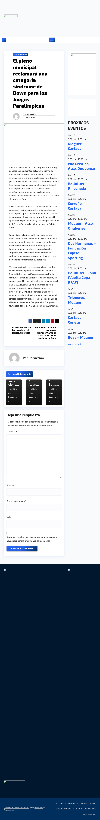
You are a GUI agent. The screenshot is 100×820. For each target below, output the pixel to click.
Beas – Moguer (81, 337)
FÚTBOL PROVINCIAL (63, 809)
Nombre (11, 485)
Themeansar (9, 810)
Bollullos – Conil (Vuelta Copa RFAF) (82, 277)
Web (9, 517)
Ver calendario (75, 344)
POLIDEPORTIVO (20, 55)
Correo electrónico (16, 501)
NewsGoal (39, 808)
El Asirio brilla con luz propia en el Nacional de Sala (22, 330)
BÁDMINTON (78, 809)
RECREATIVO (61, 803)
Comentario (13, 431)
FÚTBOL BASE (90, 809)
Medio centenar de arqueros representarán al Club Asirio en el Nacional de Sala (45, 332)
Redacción (31, 114)
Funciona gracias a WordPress (16, 808)
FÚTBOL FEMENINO (88, 803)
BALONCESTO (73, 803)
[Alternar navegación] (52, 40)
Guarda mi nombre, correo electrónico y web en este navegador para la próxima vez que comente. (32, 539)
